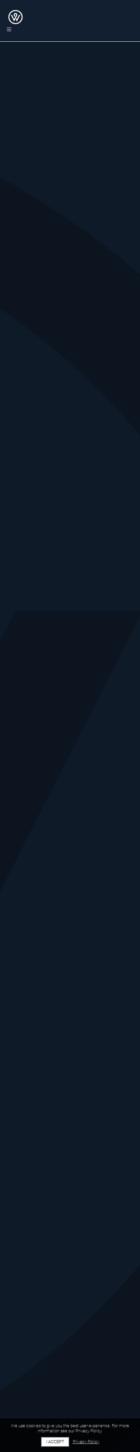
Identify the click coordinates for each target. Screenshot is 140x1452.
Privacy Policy (86, 1441)
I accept (55, 1441)
